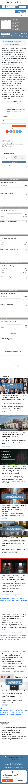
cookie (18, 772)
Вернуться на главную (9, 11)
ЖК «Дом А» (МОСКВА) (8, 321)
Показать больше (14, 748)
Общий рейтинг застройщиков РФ (22, 12)
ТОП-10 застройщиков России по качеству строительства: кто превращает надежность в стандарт (12, 694)
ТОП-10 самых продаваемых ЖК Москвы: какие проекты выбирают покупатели (12, 509)
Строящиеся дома (6, 33)
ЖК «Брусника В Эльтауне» (10, 238)
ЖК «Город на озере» (8, 210)
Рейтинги (4, 518)
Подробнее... (6, 777)
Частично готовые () (14, 157)
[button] (20, 131)
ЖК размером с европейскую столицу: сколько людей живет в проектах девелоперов (13, 618)
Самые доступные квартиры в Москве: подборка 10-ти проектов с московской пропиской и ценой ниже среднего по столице (13, 542)
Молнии (4, 485)
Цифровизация (6, 446)
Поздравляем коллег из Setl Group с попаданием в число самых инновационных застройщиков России (13, 436)
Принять (7, 780)
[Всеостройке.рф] (14, 2)
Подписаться (22, 6)
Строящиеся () (6, 157)
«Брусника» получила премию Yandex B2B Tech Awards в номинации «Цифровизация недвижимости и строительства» (13, 656)
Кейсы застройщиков (8, 594)
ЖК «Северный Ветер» (8, 182)
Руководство (14, 162)
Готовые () (22, 157)
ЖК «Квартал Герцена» (8, 293)
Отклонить (20, 780)
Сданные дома (5, 36)
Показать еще (14, 333)
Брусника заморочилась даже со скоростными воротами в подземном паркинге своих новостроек (13, 579)
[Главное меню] (3, 6)
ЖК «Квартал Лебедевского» (10, 266)
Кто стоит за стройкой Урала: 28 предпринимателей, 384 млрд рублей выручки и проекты (13, 399)
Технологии (19, 594)
